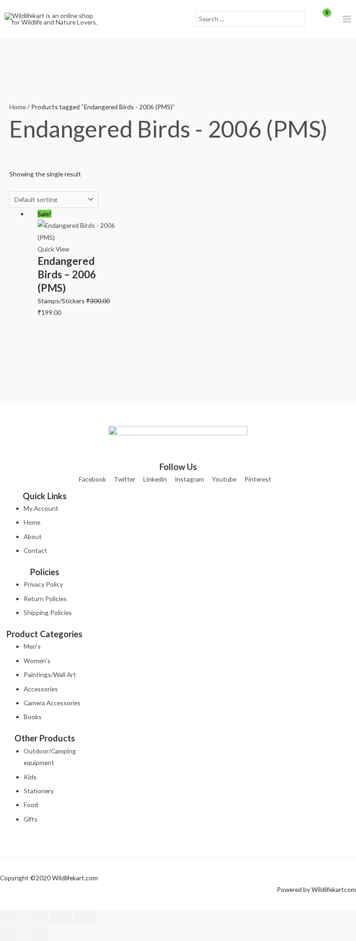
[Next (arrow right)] (36, 933)
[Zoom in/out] (11, 917)
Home (17, 107)
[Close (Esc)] (85, 917)
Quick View (53, 249)
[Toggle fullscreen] (36, 917)
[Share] (60, 917)
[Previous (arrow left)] (11, 933)
